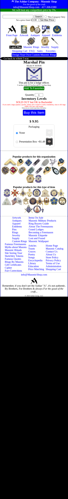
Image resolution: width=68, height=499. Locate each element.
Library (32, 263)
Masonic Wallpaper (39, 241)
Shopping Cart (53, 269)
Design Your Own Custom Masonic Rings (34, 54)
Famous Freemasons (15, 244)
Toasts (31, 248)
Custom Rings (19, 241)
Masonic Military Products (42, 220)
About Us (51, 254)
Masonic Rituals (13, 250)
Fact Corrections (13, 270)
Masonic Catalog (54, 248)
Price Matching (36, 269)
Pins (14, 229)
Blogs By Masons (14, 261)
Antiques (16, 220)
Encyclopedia (35, 260)
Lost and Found (37, 238)
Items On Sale (36, 217)
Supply (15, 238)
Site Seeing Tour (13, 253)
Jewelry (16, 235)
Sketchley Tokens (14, 256)
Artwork (16, 217)
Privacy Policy (53, 260)
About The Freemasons (41, 226)
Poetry (31, 254)
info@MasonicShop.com (34, 274)
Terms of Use (53, 263)
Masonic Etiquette (38, 235)
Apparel (16, 223)
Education (33, 266)
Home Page (52, 245)
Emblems (17, 226)
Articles (32, 245)
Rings (15, 232)
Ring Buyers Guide (39, 223)
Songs (31, 257)
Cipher (8, 267)
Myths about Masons (16, 247)
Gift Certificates (13, 264)
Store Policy (52, 257)
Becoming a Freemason (41, 232)
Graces (31, 251)
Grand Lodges (36, 229)
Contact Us (51, 251)
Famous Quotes (13, 259)
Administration (53, 266)
